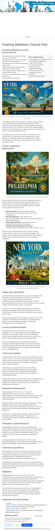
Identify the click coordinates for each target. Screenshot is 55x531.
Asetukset (9, 525)
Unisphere (9, 503)
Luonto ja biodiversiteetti (36, 65)
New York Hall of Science (13, 508)
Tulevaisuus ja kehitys (35, 72)
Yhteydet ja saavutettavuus (36, 70)
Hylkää (17, 525)
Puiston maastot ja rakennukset (38, 61)
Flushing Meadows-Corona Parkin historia (40, 59)
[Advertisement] (27, 24)
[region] (18, 520)
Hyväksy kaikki (27, 525)
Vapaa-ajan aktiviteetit (36, 63)
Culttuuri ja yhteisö (35, 66)
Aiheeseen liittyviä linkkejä (37, 76)
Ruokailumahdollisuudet (36, 68)
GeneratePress (46, 528)
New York (5, 58)
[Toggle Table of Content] (49, 57)
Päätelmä (32, 74)
